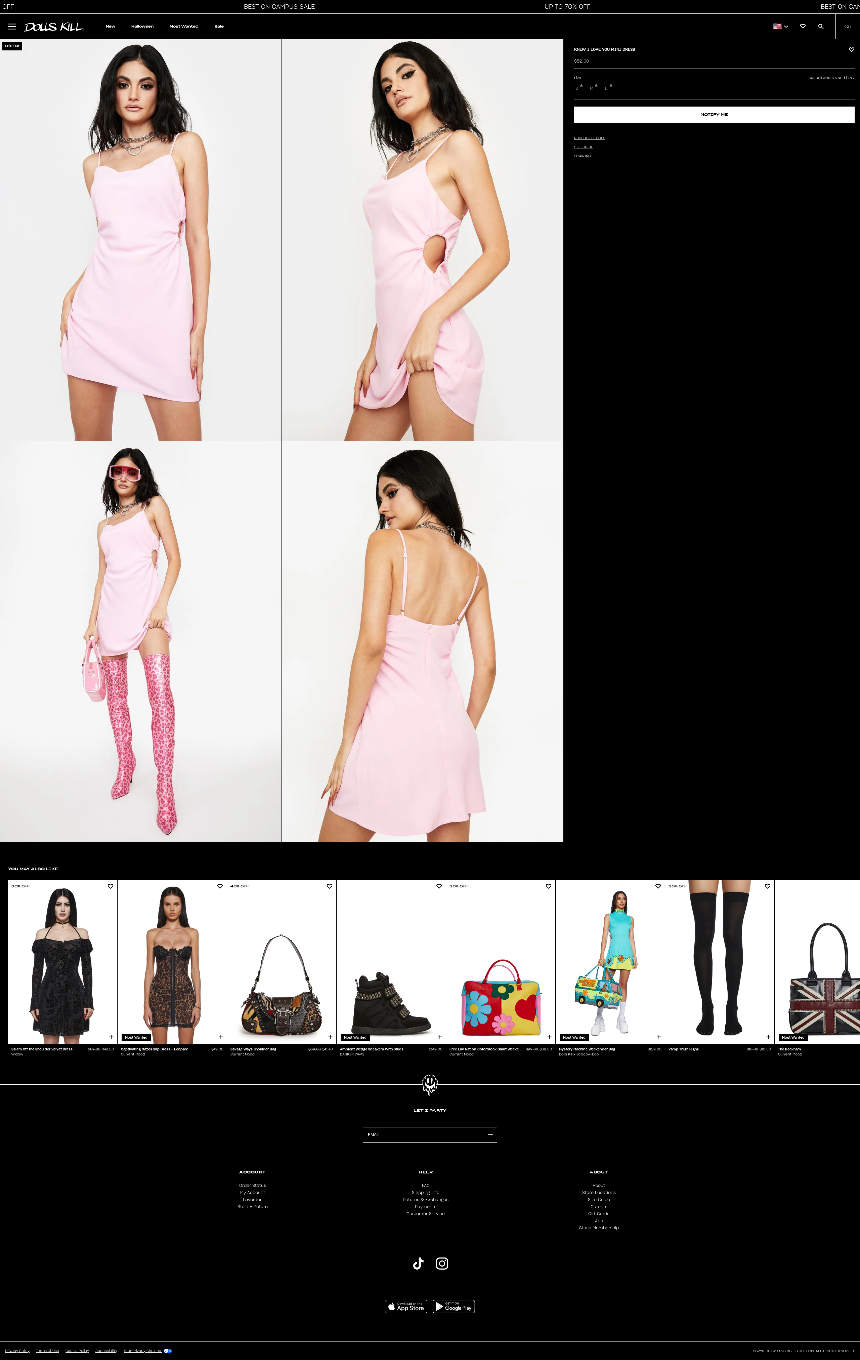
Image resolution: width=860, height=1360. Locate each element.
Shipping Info (425, 1193)
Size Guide (599, 1200)
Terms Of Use (47, 1351)
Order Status (252, 1186)
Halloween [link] (142, 26)
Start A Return (253, 1207)
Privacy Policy (17, 1351)
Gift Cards (598, 1214)
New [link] (110, 26)
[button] (277, 6)
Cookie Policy (77, 1351)
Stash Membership (599, 1228)
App (599, 1221)
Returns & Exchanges (425, 1200)
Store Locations (599, 1193)
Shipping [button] (582, 156)
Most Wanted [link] (184, 26)
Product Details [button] (589, 138)
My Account (252, 1193)
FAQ (426, 1186)
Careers (599, 1207)
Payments (425, 1207)
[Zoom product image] (141, 240)
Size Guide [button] (583, 147)
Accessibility (106, 1351)
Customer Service (425, 1214)
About (599, 1186)
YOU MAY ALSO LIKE (33, 868)
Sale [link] (219, 26)
